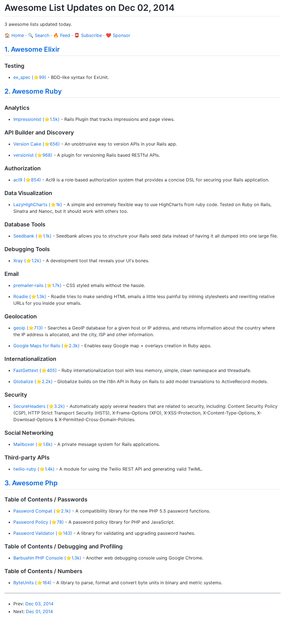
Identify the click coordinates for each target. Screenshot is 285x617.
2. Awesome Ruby (33, 91)
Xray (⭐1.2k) (27, 260)
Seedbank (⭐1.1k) (32, 236)
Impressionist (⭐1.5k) (36, 119)
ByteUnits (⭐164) (32, 582)
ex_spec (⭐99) (29, 77)
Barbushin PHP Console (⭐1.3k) (47, 558)
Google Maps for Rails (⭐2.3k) (46, 345)
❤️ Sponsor (118, 35)
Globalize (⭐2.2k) (33, 381)
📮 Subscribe (88, 35)
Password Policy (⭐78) (38, 522)
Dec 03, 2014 (39, 603)
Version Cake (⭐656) (36, 144)
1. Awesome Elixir (32, 49)
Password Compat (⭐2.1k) (42, 511)
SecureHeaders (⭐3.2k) (39, 406)
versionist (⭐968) (32, 155)
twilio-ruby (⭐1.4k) (34, 469)
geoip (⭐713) (28, 328)
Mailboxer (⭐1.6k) (33, 444)
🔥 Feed (61, 35)
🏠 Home (14, 35)
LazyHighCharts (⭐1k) (37, 204)
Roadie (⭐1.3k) (29, 296)
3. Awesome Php (31, 483)
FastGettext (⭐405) (35, 370)
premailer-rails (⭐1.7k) (37, 285)
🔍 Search (38, 35)
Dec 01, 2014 (39, 611)
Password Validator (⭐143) (42, 533)
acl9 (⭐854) (27, 180)
